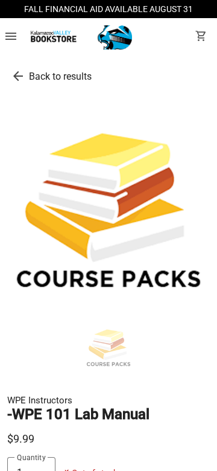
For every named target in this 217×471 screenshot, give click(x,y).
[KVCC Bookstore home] (79, 37)
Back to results (60, 76)
